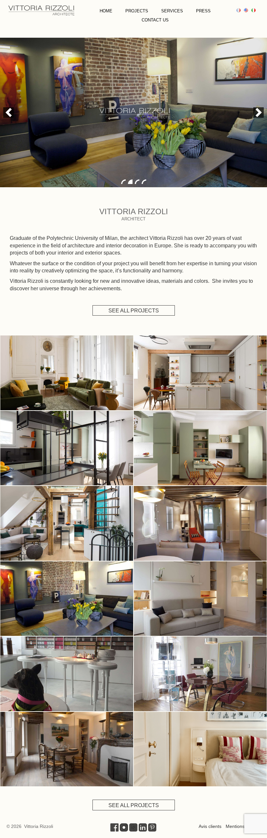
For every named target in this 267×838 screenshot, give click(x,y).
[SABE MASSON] (66, 673)
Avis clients (210, 826)
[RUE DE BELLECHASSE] (66, 523)
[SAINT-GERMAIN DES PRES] (200, 523)
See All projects (133, 310)
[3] (137, 181)
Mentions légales (243, 826)
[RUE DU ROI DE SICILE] (66, 372)
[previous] (8, 112)
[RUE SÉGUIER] (66, 749)
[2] (130, 181)
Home (106, 10)
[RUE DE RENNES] (200, 448)
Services (172, 10)
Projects (136, 10)
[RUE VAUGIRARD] (200, 749)
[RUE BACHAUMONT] (66, 598)
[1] (123, 181)
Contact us (155, 20)
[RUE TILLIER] (200, 372)
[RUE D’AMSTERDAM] (66, 448)
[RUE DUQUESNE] (200, 598)
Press (203, 10)
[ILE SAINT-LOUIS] (200, 673)
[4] (144, 181)
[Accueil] (41, 9)
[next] (258, 112)
